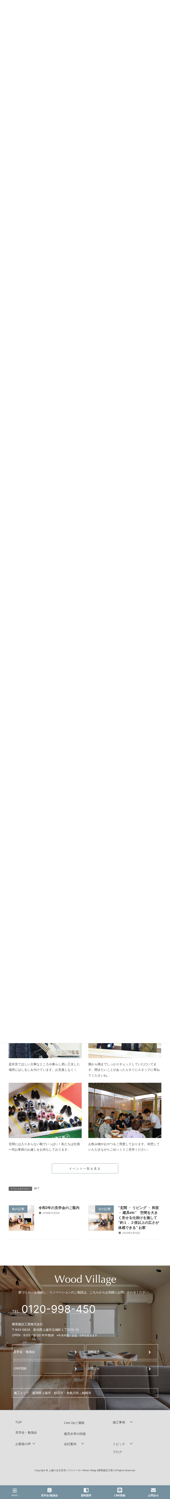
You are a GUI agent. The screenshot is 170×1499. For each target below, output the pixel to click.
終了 (37, 1188)
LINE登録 (19, 1368)
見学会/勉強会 (49, 1495)
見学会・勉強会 (24, 1352)
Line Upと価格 (74, 1423)
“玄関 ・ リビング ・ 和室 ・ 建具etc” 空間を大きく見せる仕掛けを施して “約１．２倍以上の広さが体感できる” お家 (138, 1217)
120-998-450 (58, 1309)
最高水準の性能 (75, 1433)
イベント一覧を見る (85, 1168)
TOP (18, 1422)
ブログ (117, 1452)
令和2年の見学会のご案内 (59, 1207)
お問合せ (93, 1368)
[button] (134, 1422)
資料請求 (93, 1352)
